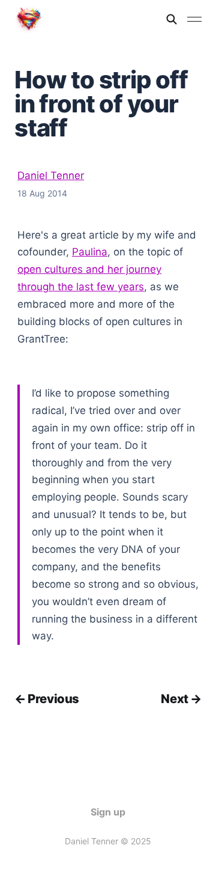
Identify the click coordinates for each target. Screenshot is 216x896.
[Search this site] (172, 19)
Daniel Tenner (50, 175)
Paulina (89, 252)
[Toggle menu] (194, 19)
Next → (181, 698)
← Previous (46, 698)
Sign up (108, 812)
